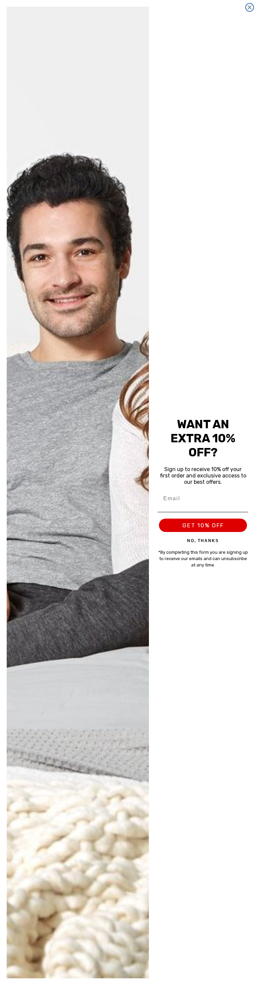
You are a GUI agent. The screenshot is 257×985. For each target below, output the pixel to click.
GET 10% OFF (203, 525)
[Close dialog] (250, 7)
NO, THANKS (203, 540)
